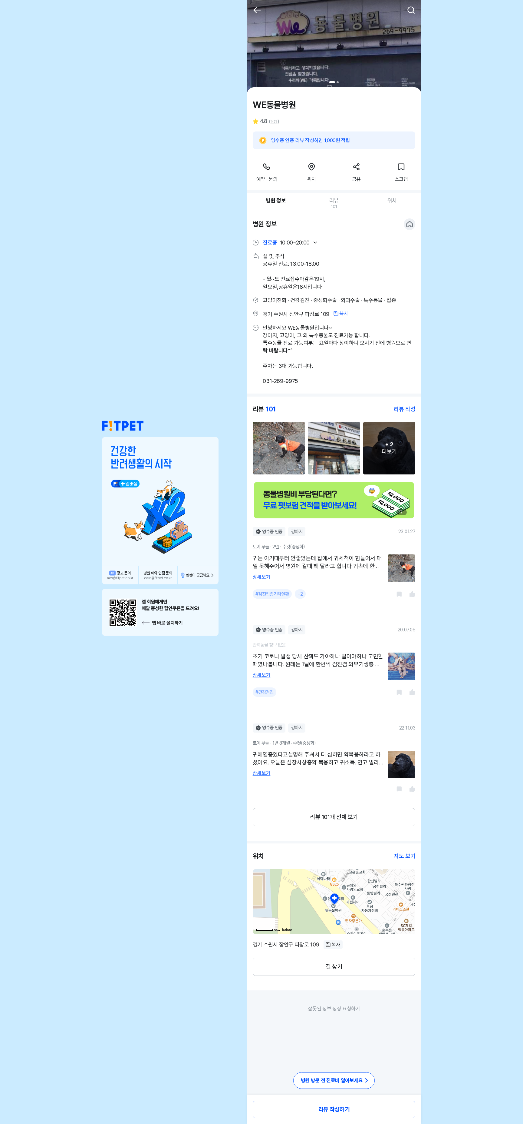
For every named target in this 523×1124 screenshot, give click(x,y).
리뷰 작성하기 (334, 1109)
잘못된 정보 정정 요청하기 (334, 1009)
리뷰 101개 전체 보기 (334, 816)
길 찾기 (334, 966)
